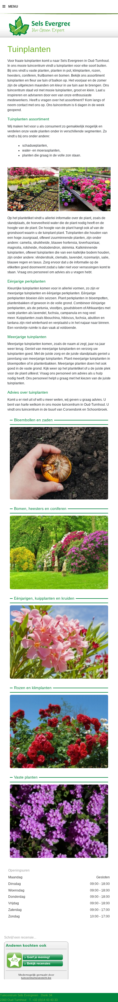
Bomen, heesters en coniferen (40, 508)
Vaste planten (26, 777)
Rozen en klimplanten (33, 688)
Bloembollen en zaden (33, 420)
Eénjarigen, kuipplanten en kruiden (44, 598)
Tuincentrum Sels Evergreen (19, 995)
